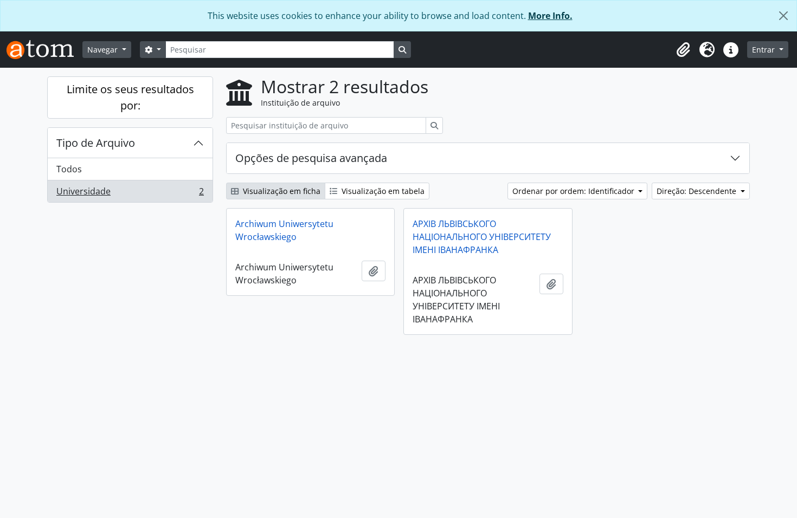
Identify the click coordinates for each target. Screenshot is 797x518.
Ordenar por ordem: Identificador (574, 191)
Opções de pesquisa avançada (311, 158)
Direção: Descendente (697, 191)
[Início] (44, 49)
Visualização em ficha (280, 191)
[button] (683, 50)
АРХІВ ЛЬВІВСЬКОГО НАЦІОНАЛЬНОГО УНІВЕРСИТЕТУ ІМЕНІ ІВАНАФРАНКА (482, 237)
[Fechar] (783, 16)
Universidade (130, 193)
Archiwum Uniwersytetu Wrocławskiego (284, 230)
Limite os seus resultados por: (130, 97)
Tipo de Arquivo (95, 142)
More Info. (550, 16)
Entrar (764, 49)
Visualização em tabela (382, 191)
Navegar (103, 49)
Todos (69, 169)
